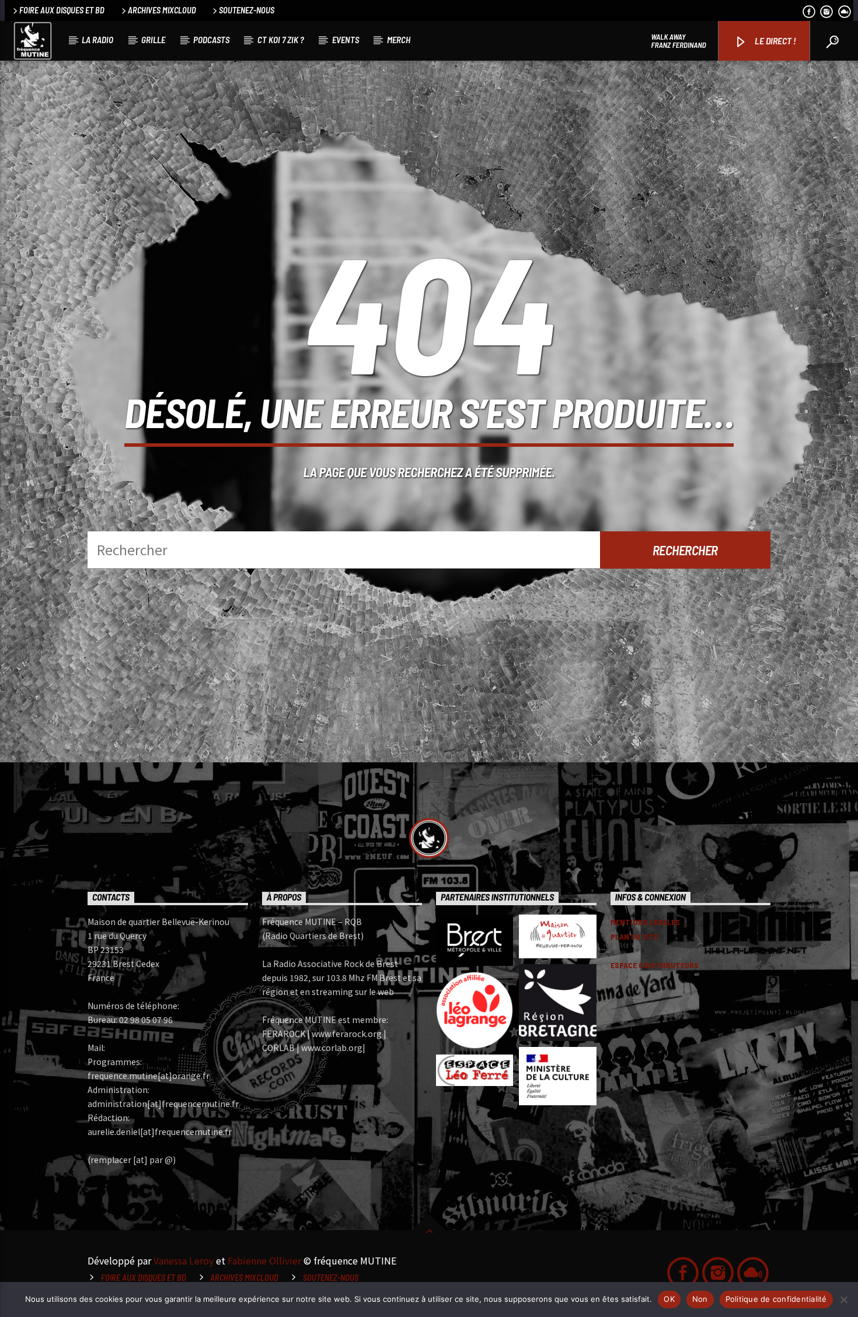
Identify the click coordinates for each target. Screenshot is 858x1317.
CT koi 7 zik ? (280, 39)
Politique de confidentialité (776, 1299)
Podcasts (211, 39)
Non (700, 1299)
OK (669, 1299)
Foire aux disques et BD (61, 10)
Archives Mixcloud (162, 10)
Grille (153, 39)
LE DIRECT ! (774, 40)
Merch (398, 39)
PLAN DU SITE (634, 936)
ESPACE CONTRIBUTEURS (655, 965)
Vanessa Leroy (184, 1260)
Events (345, 39)
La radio (97, 39)
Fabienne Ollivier (264, 1260)
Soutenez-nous (246, 10)
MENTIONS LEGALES (645, 922)
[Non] (843, 1299)
